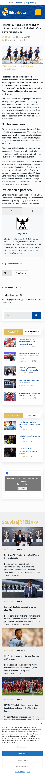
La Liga (21, 347)
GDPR (28, 772)
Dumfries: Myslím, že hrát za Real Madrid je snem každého (29, 368)
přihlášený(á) (16, 299)
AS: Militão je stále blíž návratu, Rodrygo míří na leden (21, 657)
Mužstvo (6, 37)
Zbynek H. (23, 40)
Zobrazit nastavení (22, 766)
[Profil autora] (12, 211)
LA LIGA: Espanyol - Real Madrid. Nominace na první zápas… (29, 394)
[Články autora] (32, 211)
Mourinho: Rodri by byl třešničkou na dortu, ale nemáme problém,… (27, 341)
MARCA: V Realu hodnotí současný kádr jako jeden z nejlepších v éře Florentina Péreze (21, 707)
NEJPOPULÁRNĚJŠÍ (32, 332)
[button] (41, 723)
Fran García (21, 273)
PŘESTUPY (31, 416)
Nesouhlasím (22, 760)
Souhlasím (22, 753)
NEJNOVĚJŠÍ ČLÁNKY (13, 332)
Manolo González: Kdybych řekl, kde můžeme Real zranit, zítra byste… (29, 355)
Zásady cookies (20, 772)
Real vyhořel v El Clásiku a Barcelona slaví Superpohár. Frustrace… (28, 451)
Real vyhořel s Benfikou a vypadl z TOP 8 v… (29, 437)
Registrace (30, 3)
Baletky (22, 429)
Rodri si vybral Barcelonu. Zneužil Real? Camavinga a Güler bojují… (30, 424)
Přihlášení (19, 3)
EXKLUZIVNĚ (13, 416)
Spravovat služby (22, 747)
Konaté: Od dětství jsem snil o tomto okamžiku (29, 381)
